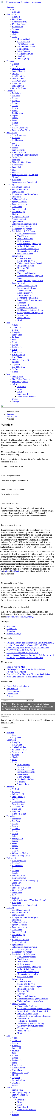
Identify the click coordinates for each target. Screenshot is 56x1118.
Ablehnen (15, 571)
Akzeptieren (5, 571)
